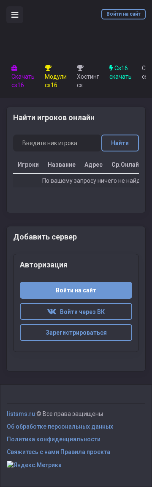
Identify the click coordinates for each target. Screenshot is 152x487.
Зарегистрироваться (76, 332)
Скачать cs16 (23, 80)
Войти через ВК (80, 311)
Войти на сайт (123, 14)
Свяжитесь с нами (33, 451)
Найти (120, 143)
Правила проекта (85, 451)
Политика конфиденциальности (53, 439)
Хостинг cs (88, 80)
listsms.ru (21, 413)
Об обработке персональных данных (60, 426)
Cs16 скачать (120, 72)
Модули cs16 (56, 80)
